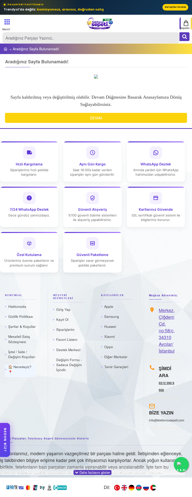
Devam (96, 117)
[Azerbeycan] (139, 487)
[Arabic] (153, 487)
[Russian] (146, 487)
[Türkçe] (117, 487)
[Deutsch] (131, 487)
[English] (124, 487)
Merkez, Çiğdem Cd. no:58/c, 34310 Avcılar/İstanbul (167, 330)
